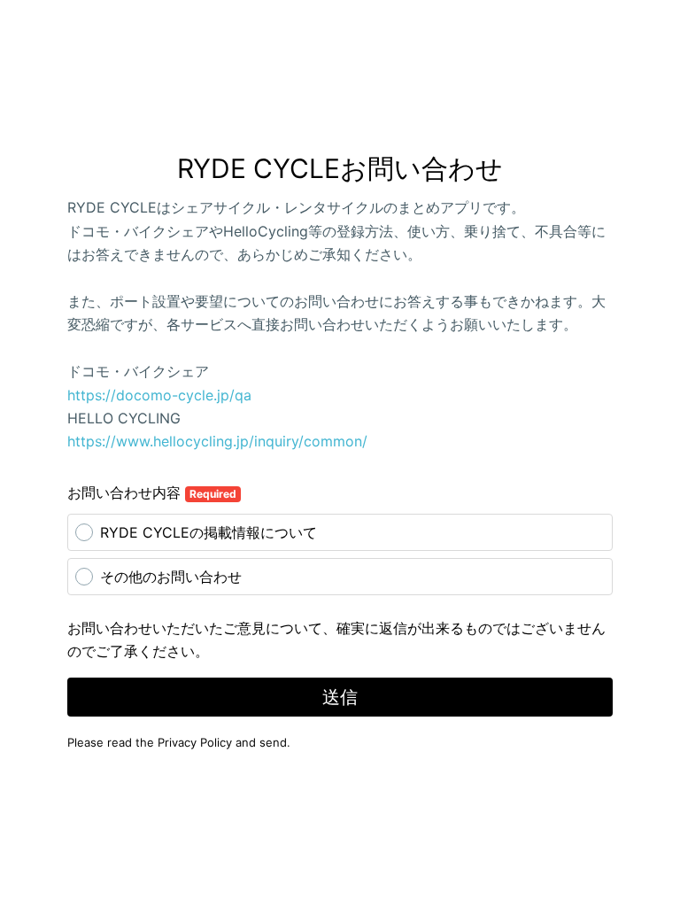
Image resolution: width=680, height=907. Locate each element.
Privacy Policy (195, 742)
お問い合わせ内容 (151, 492)
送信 (340, 697)
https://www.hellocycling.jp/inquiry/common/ (217, 441)
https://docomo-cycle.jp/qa (159, 395)
